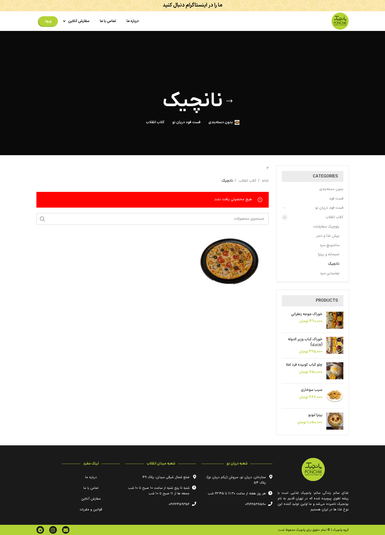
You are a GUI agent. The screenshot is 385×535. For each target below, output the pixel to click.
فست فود (336, 198)
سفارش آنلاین (78, 21)
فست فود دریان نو (329, 207)
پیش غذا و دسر (327, 236)
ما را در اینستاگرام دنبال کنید (192, 5)
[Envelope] (66, 530)
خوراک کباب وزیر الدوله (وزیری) (305, 342)
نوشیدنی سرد (329, 273)
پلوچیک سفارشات (326, 226)
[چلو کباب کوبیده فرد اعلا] (334, 370)
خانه (265, 180)
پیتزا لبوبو (315, 415)
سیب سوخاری (311, 390)
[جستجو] (42, 219)
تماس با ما (108, 21)
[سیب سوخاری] (334, 395)
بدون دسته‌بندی (331, 189)
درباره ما (132, 21)
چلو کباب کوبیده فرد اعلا (304, 365)
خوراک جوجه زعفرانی (306, 314)
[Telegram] (40, 530)
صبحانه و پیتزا (328, 254)
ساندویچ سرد (329, 245)
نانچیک (333, 264)
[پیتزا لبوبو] (334, 421)
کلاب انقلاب (334, 217)
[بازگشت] (229, 101)
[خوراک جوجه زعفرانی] (334, 320)
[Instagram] (53, 530)
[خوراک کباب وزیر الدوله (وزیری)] (334, 345)
